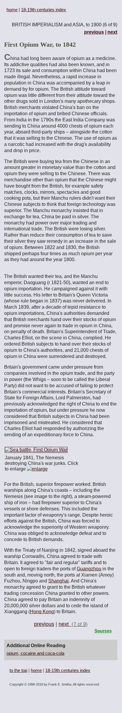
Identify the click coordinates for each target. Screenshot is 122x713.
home (12, 9)
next (112, 32)
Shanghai (58, 580)
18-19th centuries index (43, 9)
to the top (18, 670)
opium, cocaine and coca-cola (35, 653)
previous (94, 32)
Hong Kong (42, 611)
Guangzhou (89, 568)
